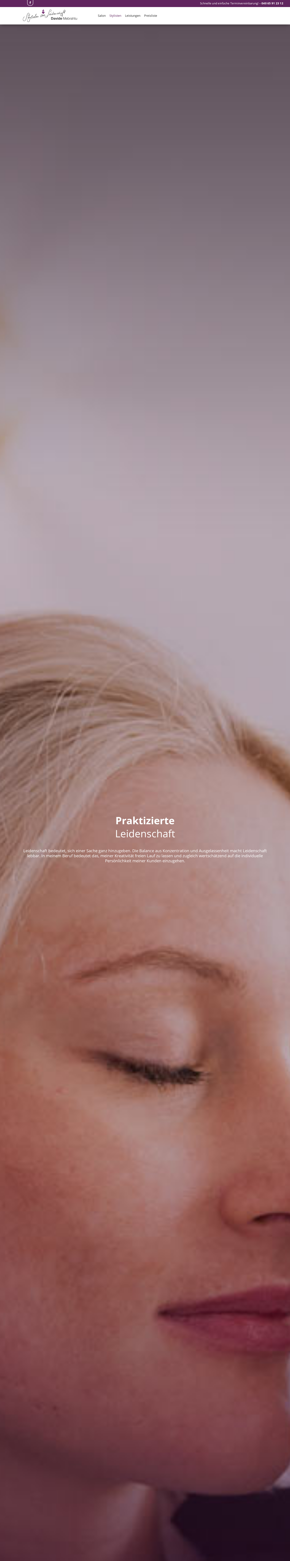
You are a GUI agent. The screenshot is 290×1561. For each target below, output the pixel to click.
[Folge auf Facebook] (30, 3)
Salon (102, 16)
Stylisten (115, 16)
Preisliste (150, 16)
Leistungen (132, 16)
